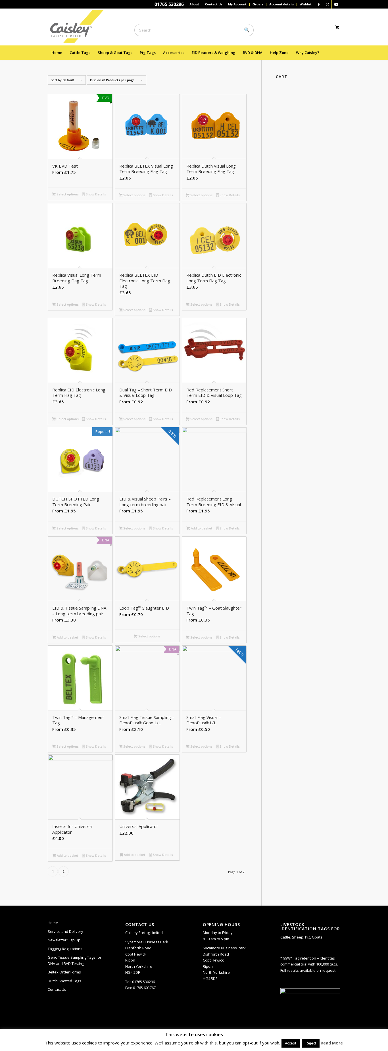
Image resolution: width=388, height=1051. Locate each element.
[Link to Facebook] (319, 4)
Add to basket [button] (201, 528)
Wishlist (306, 4)
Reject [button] (311, 1043)
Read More (332, 1043)
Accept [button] (290, 1043)
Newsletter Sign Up (64, 939)
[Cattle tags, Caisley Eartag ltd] (79, 27)
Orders (258, 4)
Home (53, 922)
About (194, 4)
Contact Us (213, 4)
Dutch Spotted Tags (64, 980)
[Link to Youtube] (336, 4)
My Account (237, 4)
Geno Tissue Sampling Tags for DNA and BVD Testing (74, 960)
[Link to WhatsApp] (327, 4)
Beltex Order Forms (64, 972)
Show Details (95, 194)
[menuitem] (194, 4)
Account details (281, 4)
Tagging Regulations (65, 948)
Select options (67, 194)
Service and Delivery (65, 931)
